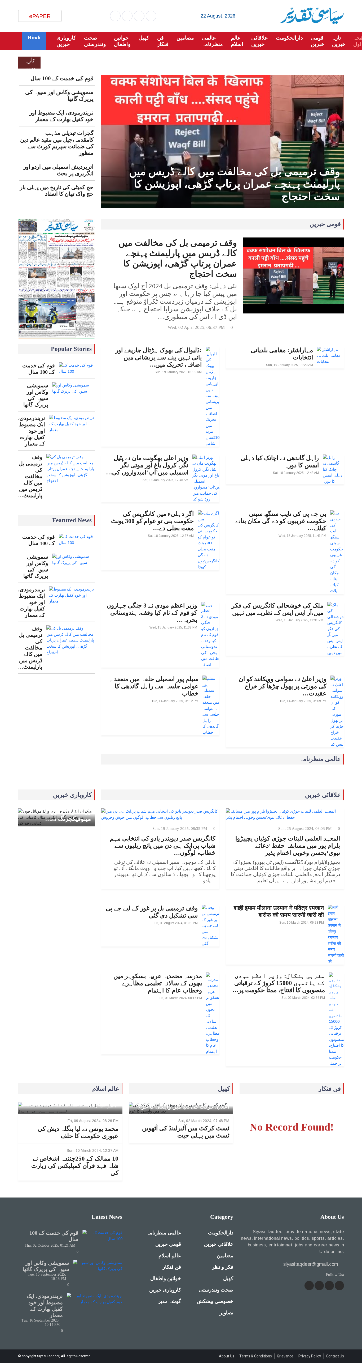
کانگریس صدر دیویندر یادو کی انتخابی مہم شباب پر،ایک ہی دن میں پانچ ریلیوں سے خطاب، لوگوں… (162, 845)
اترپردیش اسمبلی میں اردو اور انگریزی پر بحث (58, 170)
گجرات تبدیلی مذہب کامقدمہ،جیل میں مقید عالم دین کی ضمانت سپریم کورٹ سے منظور (56, 143)
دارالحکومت (289, 38)
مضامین (185, 38)
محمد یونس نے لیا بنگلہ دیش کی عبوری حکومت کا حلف (78, 1132)
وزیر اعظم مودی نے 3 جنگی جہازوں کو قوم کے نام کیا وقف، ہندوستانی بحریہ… (152, 612)
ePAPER (40, 16)
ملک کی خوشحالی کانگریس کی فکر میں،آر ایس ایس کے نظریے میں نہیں (277, 609)
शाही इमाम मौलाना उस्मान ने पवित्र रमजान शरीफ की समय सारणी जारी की (279, 911)
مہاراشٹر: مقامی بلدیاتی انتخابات (282, 354)
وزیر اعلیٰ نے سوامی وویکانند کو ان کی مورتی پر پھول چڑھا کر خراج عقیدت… (282, 686)
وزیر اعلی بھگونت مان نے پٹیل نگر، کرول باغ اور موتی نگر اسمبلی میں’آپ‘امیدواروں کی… (147, 465)
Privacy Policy (309, 1356)
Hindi (34, 37)
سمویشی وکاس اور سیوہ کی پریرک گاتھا (59, 95)
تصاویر (226, 1312)
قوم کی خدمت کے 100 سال (61, 78)
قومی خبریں (317, 41)
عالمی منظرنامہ (212, 41)
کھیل (144, 38)
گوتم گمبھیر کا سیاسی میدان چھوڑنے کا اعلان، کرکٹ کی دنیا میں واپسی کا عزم (183, 1103)
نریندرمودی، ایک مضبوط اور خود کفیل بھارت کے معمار (61, 115)
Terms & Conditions (255, 1356)
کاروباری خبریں (66, 41)
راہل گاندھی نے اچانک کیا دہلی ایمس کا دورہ (280, 462)
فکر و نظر (222, 1267)
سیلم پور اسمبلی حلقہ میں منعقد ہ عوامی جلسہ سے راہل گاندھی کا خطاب (153, 686)
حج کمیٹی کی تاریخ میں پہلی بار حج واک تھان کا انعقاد (56, 190)
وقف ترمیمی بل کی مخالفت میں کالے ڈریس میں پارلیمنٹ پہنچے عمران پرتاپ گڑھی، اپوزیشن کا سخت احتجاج (234, 183)
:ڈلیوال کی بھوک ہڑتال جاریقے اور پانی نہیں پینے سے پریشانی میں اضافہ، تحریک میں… (158, 357)
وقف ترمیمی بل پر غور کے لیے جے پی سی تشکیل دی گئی (152, 912)
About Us (226, 1356)
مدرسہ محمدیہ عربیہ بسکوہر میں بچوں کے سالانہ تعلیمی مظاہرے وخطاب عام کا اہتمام (157, 983)
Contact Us (335, 1356)
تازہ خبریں (338, 41)
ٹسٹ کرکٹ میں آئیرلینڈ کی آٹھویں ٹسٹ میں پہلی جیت (185, 1132)
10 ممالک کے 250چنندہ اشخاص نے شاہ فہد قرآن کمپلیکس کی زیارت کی (74, 1165)
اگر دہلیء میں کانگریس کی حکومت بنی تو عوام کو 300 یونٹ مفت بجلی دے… (152, 521)
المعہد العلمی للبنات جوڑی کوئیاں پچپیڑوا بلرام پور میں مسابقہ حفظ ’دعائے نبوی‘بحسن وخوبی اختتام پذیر (287, 845)
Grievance (285, 1356)
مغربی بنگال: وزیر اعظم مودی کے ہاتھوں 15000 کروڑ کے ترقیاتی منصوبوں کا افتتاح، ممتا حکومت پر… (278, 983)
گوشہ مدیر (169, 1301)
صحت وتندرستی (95, 41)
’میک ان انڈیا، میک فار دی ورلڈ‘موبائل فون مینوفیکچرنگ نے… (59, 811)
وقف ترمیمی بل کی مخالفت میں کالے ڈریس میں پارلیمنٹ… (30, 476)
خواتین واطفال (122, 41)
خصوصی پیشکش (215, 1301)
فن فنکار (163, 41)
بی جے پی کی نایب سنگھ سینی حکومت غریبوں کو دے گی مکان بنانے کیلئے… (280, 521)
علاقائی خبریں (259, 41)
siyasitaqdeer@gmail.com (310, 1264)
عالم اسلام (237, 41)
